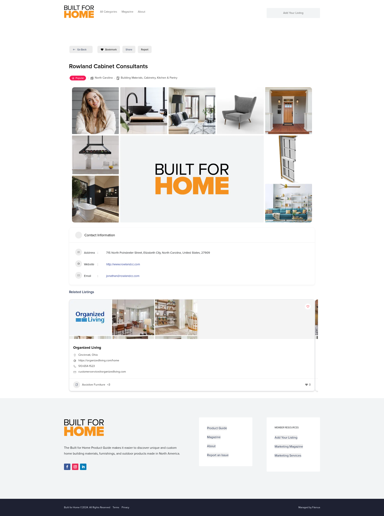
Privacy (125, 507)
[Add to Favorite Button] (308, 307)
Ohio (95, 355)
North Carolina (104, 78)
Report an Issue (218, 455)
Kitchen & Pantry (167, 78)
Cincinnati (84, 355)
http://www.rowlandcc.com (123, 264)
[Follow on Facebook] (67, 467)
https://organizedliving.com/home (98, 360)
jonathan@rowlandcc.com (122, 276)
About (141, 12)
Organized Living (87, 347)
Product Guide (217, 428)
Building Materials (132, 78)
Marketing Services (288, 455)
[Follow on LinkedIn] (83, 467)
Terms (116, 507)
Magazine (127, 12)
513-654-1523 (86, 366)
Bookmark (111, 49)
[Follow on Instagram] (75, 467)
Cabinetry (150, 78)
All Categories (108, 12)
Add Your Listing (293, 13)
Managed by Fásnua (309, 507)
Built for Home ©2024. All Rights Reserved (88, 507)
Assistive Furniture (93, 385)
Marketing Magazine (289, 446)
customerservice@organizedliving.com (102, 372)
